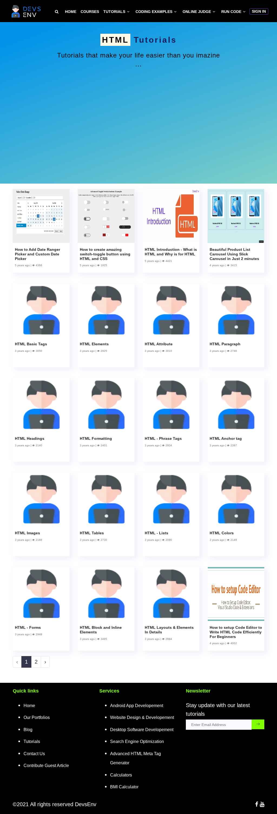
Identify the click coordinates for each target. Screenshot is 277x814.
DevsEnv (85, 804)
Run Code (231, 11)
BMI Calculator (124, 787)
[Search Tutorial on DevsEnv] (57, 11)
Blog (28, 729)
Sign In (259, 11)
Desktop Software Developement (141, 729)
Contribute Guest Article (46, 765)
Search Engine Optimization (137, 741)
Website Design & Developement (142, 717)
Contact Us (34, 753)
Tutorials (114, 11)
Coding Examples (154, 11)
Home (70, 11)
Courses (90, 11)
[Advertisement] (138, 119)
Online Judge (197, 11)
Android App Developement (136, 705)
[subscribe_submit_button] (258, 724)
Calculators (121, 775)
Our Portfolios (37, 717)
